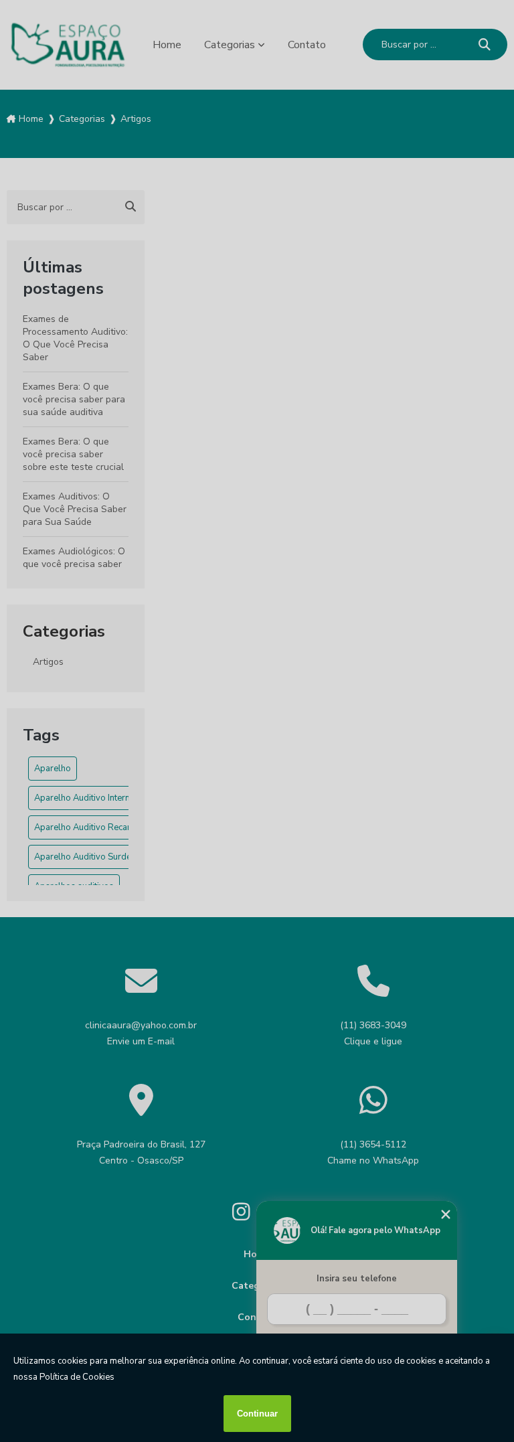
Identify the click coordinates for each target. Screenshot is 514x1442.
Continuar (257, 1414)
